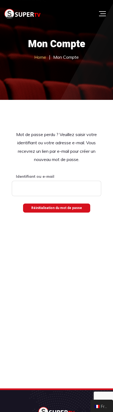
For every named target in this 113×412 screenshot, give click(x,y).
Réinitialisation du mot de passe (56, 207)
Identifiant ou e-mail (35, 176)
